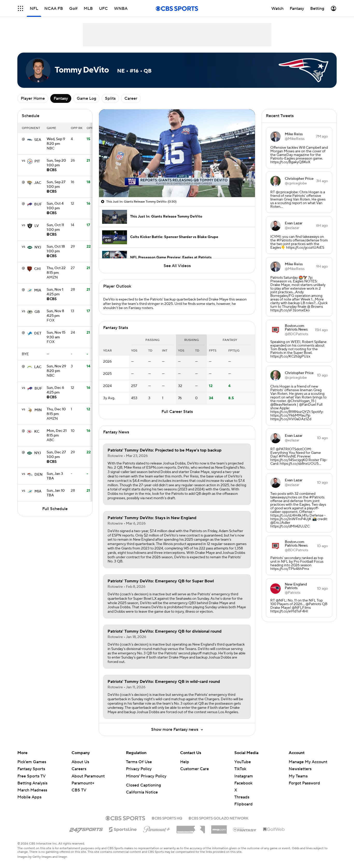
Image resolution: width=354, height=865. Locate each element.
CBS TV (79, 790)
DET (37, 333)
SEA (37, 140)
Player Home (33, 98)
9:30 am (56, 335)
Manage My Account (308, 761)
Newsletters (300, 768)
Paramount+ (83, 783)
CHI (37, 269)
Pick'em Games (31, 761)
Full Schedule (55, 508)
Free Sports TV (31, 776)
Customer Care (194, 768)
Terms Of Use (139, 761)
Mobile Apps (29, 797)
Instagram (243, 776)
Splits (110, 98)
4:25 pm (55, 292)
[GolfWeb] (274, 829)
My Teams (298, 776)
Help (184, 761)
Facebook (243, 783)
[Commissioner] (190, 827)
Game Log (86, 98)
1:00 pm (56, 163)
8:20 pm (56, 141)
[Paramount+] (156, 828)
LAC (37, 367)
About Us (80, 761)
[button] (108, 190)
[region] (177, 153)
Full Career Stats (177, 411)
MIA (37, 290)
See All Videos (177, 265)
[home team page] (29, 139)
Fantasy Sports (31, 768)
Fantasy (61, 98)
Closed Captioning (143, 785)
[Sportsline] (123, 828)
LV (36, 226)
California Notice (142, 792)
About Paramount (88, 776)
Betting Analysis (32, 783)
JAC (37, 183)
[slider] (177, 182)
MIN (38, 410)
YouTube (242, 761)
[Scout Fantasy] (245, 829)
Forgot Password (304, 783)
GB (37, 312)
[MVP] (219, 827)
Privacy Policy (139, 768)
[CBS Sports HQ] (167, 817)
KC (36, 431)
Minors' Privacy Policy (146, 776)
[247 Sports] (86, 828)
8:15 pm (56, 270)
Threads (241, 797)
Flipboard (243, 804)
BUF (38, 204)
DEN (38, 474)
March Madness (32, 790)
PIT (37, 161)
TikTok (240, 768)
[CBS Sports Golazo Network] (218, 817)
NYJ (37, 247)
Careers (79, 768)
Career (130, 98)
